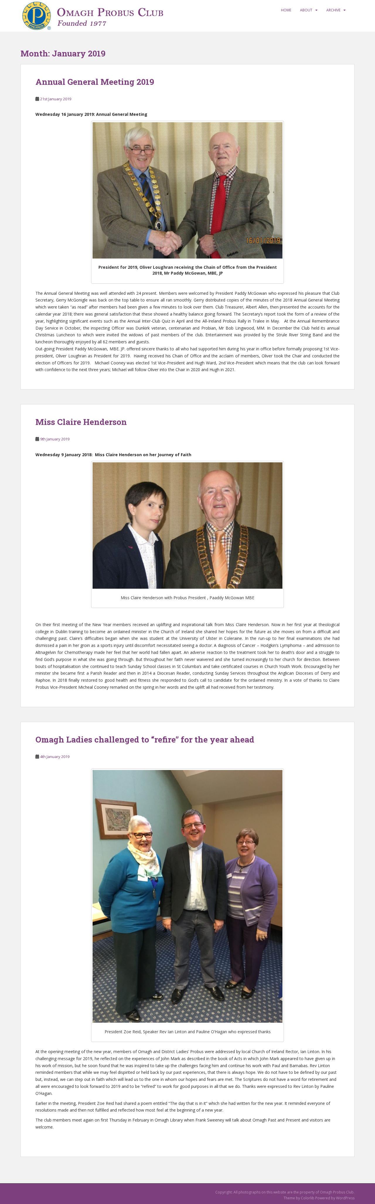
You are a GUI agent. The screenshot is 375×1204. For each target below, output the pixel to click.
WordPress (345, 1198)
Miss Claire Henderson (81, 421)
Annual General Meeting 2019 (94, 81)
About (306, 10)
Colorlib (307, 1198)
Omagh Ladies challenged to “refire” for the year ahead (144, 739)
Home (286, 10)
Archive (333, 10)
